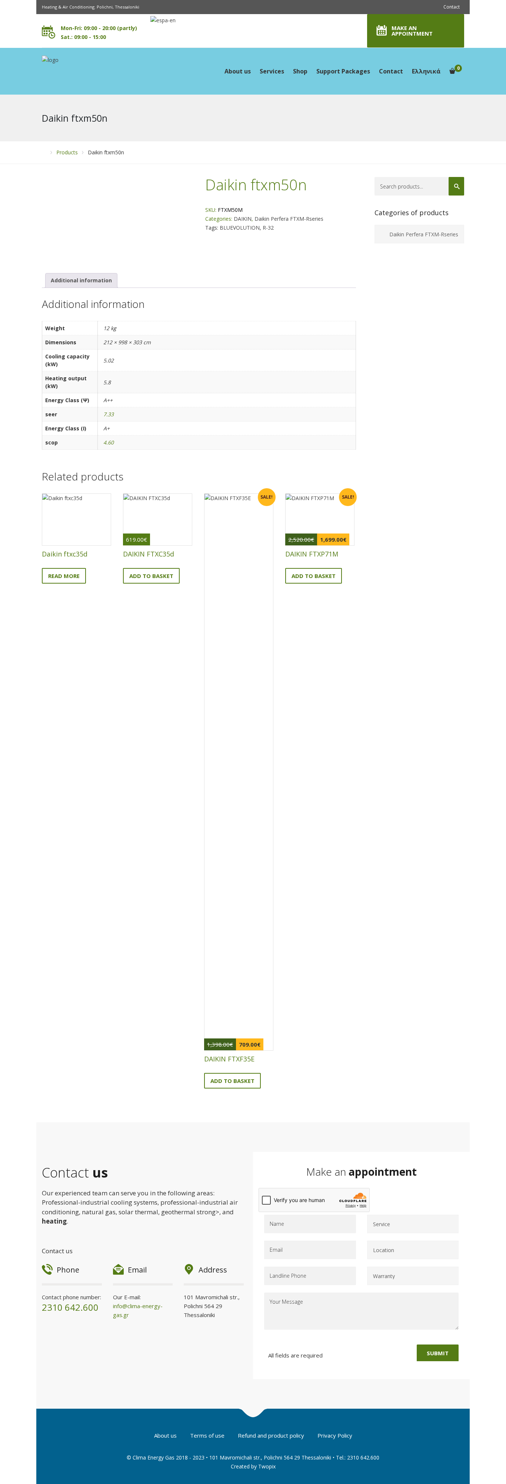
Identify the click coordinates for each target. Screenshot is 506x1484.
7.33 (108, 414)
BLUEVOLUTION (240, 227)
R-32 (268, 227)
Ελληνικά (426, 71)
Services (272, 71)
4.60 (108, 442)
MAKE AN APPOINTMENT (412, 30)
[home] (44, 152)
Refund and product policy (271, 1435)
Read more (64, 576)
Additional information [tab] (81, 280)
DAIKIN (243, 218)
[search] (456, 186)
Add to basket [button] (151, 576)
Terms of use (207, 1435)
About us (237, 71)
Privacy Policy (334, 1435)
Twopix (267, 1466)
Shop (300, 71)
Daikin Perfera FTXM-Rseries (288, 218)
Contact (451, 7)
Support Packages (343, 71)
